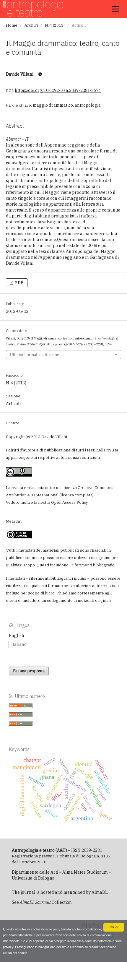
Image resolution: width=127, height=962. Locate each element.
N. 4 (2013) (55, 25)
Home (11, 25)
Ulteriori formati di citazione (34, 354)
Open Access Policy (69, 502)
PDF (18, 282)
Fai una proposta (29, 670)
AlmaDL (100, 892)
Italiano (19, 644)
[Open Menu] (115, 9)
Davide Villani (20, 74)
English (16, 635)
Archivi (31, 25)
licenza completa (76, 495)
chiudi (114, 927)
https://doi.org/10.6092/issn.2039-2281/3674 (58, 90)
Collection (46, 902)
